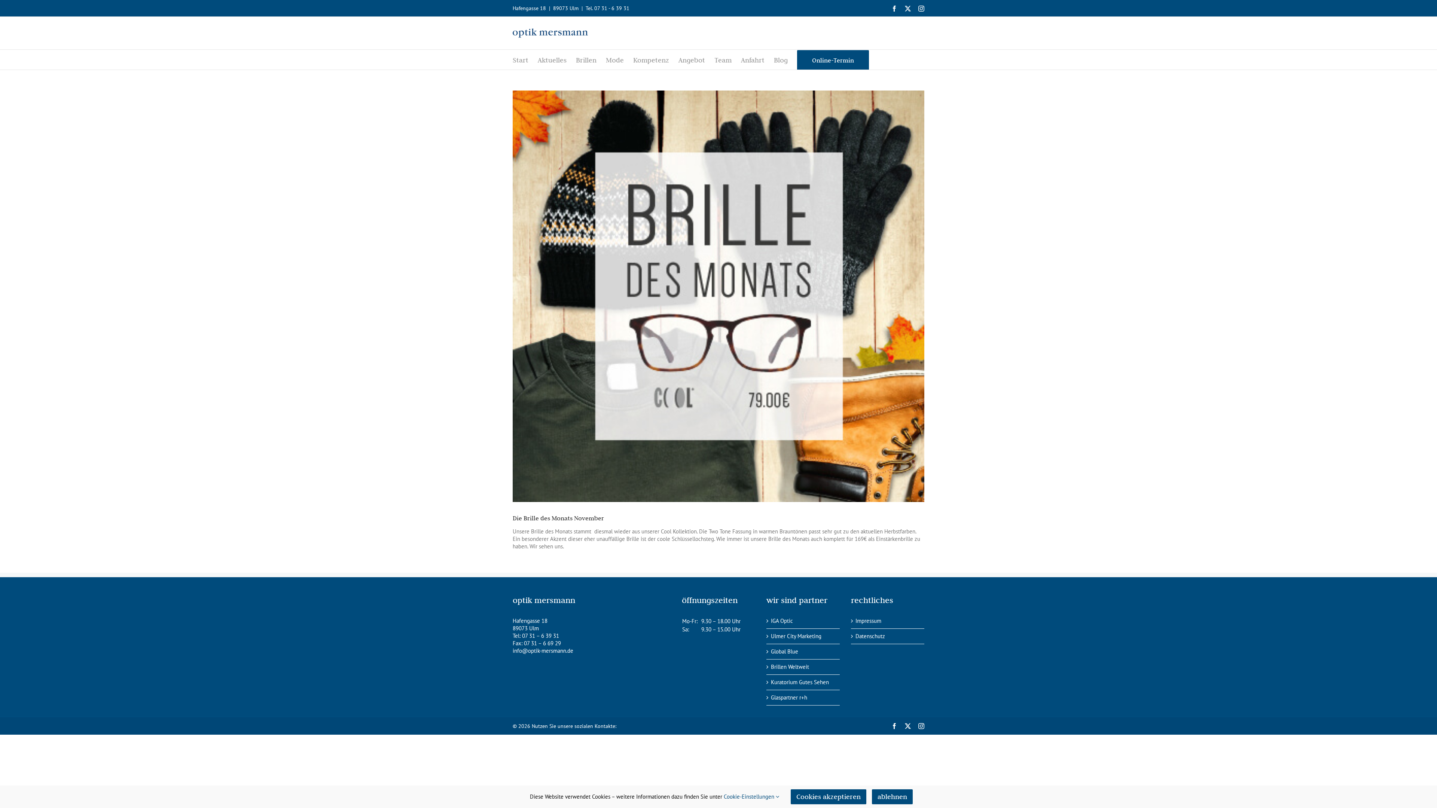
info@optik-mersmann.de (543, 650)
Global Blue (784, 651)
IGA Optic (782, 620)
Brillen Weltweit (790, 666)
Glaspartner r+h (789, 697)
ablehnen (892, 796)
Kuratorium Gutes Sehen (800, 682)
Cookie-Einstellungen (750, 796)
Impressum (868, 620)
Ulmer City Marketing (796, 636)
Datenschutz (870, 636)
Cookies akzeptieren (828, 796)
